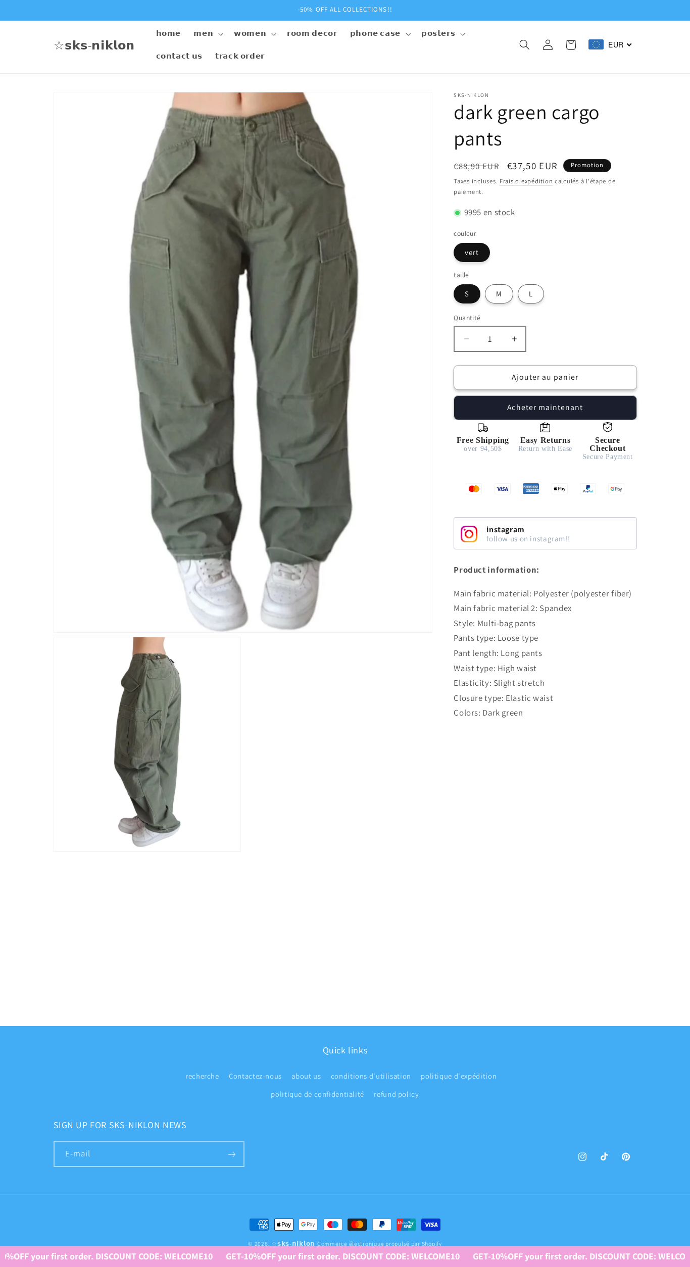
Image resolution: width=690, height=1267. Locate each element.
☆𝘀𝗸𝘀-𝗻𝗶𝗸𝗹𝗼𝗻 (293, 1243)
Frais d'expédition (526, 181)
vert (472, 252)
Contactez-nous (255, 1075)
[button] (207, 34)
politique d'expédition (459, 1075)
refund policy (396, 1094)
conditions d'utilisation (371, 1075)
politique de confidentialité (317, 1094)
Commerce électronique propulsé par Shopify (379, 1243)
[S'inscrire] (231, 1155)
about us (306, 1075)
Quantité (467, 317)
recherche (202, 1075)
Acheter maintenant (545, 407)
